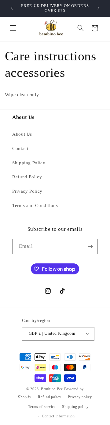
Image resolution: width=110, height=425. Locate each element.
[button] (13, 28)
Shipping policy (75, 407)
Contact (20, 148)
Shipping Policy (28, 162)
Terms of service (42, 407)
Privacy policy (80, 397)
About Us (22, 134)
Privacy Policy (27, 191)
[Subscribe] (90, 246)
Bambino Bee (52, 389)
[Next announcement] (98, 8)
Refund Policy (27, 176)
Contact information (58, 416)
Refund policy (49, 397)
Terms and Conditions (35, 205)
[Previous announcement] (11, 8)
